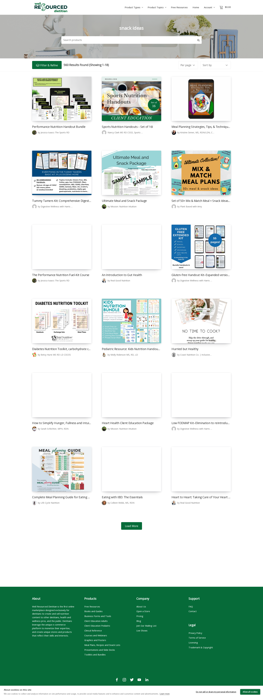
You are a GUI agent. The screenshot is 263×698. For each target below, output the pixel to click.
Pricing (139, 616)
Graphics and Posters (95, 640)
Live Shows (141, 630)
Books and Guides (93, 611)
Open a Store (143, 611)
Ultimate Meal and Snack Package (124, 201)
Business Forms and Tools (97, 616)
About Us (141, 606)
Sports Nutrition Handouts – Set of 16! (127, 127)
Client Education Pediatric (97, 625)
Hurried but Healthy (185, 349)
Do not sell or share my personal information (216, 692)
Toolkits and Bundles (95, 654)
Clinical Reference (93, 630)
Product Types (132, 7)
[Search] (198, 40)
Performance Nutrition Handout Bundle (59, 127)
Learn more (165, 694)
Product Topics (156, 7)
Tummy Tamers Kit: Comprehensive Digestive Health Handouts (61, 201)
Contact (193, 611)
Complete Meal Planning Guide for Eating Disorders (61, 497)
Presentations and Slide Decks (99, 649)
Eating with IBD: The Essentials (122, 497)
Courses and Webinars (95, 635)
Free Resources (179, 7)
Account (208, 7)
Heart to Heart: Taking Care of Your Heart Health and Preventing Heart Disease (201, 497)
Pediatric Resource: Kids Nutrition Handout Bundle (131, 349)
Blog (138, 620)
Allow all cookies (250, 692)
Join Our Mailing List (146, 625)
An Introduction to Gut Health (122, 275)
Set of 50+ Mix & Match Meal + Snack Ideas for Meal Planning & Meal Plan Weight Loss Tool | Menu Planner (201, 201)
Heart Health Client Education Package (128, 423)
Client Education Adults (96, 620)
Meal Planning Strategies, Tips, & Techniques (201, 127)
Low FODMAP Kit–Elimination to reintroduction (201, 423)
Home (196, 7)
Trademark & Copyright (201, 647)
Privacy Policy (195, 632)
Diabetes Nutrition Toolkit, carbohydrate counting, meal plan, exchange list (61, 349)
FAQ (191, 606)
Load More (131, 526)
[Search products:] (128, 40)
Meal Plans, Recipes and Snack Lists (102, 644)
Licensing (193, 642)
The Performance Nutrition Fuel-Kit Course (60, 275)
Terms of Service (197, 637)
